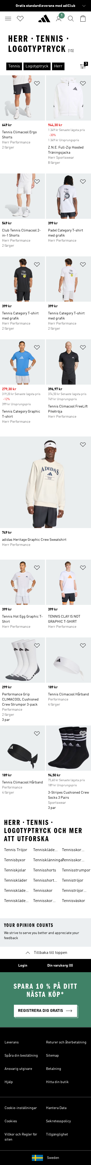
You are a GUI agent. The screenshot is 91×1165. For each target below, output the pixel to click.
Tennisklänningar (48, 860)
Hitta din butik (57, 1082)
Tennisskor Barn (43, 901)
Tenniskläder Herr (44, 850)
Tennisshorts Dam (44, 881)
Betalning (53, 1069)
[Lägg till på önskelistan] (37, 84)
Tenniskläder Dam (15, 901)
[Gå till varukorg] (83, 18)
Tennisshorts (44, 870)
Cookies (11, 1121)
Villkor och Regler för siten (21, 1137)
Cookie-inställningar (21, 1108)
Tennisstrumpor (76, 870)
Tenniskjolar (15, 870)
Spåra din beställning (21, 1055)
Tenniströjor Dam (72, 891)
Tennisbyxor (15, 860)
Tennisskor (43, 891)
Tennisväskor (73, 901)
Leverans (12, 1042)
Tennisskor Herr (71, 860)
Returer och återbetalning (66, 1042)
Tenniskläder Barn (15, 891)
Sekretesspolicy (58, 1121)
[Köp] (44, 20)
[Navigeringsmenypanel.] (8, 18)
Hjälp (9, 1082)
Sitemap (52, 1055)
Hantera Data (56, 1108)
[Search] (71, 18)
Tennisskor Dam (71, 850)
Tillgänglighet (57, 1134)
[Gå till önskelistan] (20, 18)
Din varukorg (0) (60, 965)
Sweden (53, 1158)
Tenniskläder (15, 881)
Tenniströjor (72, 881)
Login (22, 965)
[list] (37, 66)
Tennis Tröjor (15, 850)
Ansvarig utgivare (18, 1069)
